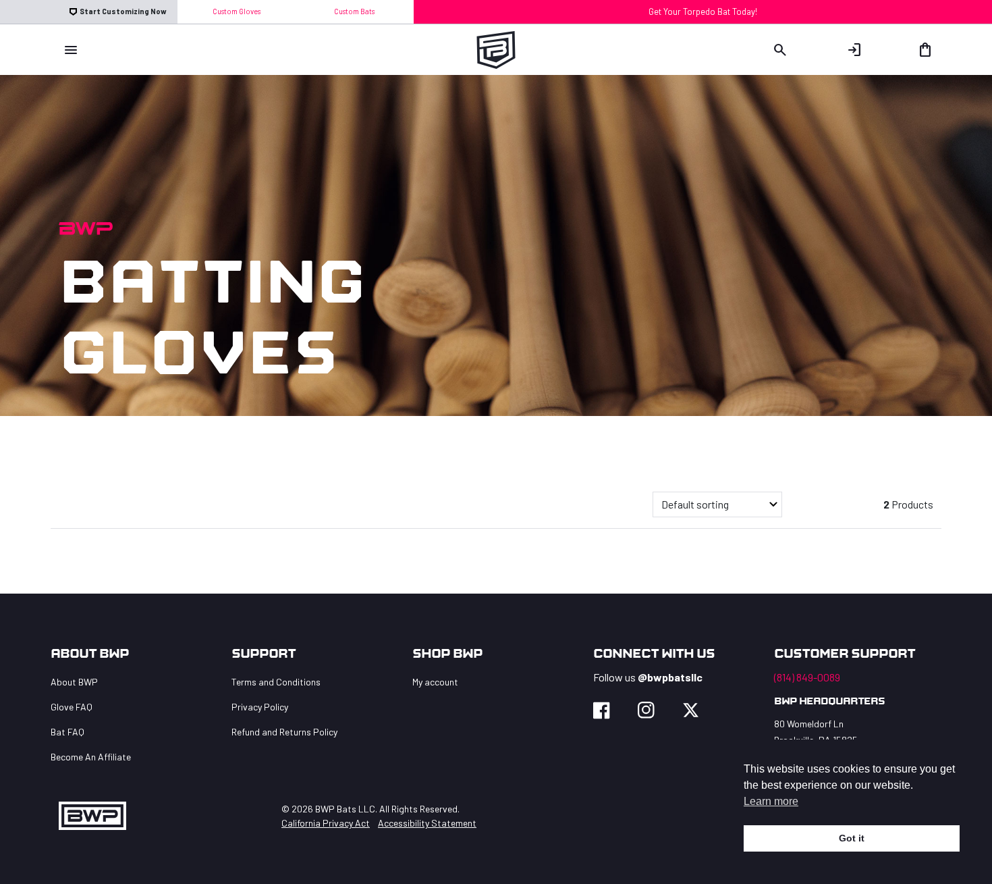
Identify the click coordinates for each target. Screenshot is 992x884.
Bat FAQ (67, 731)
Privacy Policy (259, 706)
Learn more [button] (771, 801)
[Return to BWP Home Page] (496, 47)
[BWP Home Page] (92, 816)
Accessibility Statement (427, 823)
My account (435, 681)
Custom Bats (354, 11)
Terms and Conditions (276, 681)
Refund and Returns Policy (284, 731)
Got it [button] (851, 838)
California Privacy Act (325, 823)
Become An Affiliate (91, 756)
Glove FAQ (71, 706)
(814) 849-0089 (807, 677)
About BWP (74, 681)
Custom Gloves (236, 11)
